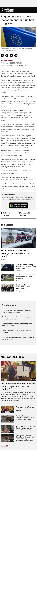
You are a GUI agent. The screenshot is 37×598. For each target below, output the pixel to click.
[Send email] (15, 55)
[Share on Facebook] (6, 55)
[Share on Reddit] (11, 55)
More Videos (5, 446)
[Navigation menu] (34, 10)
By (7, 61)
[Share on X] (2, 55)
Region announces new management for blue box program (17, 20)
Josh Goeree (8, 61)
